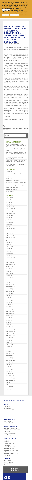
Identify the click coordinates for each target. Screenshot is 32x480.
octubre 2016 (9, 262)
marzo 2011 (8, 389)
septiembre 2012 (10, 360)
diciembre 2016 (9, 257)
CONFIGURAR (6, 10)
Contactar (6, 440)
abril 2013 (8, 346)
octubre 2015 (9, 289)
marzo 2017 (8, 251)
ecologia (8, 176)
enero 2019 (8, 226)
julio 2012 (8, 364)
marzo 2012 (8, 373)
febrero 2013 (9, 351)
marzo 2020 (8, 200)
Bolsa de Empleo (8, 435)
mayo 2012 (8, 369)
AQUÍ (18, 11)
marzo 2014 (8, 322)
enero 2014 (8, 326)
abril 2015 (8, 302)
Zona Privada (7, 460)
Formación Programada (10, 428)
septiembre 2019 (10, 213)
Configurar (14, 15)
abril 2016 (8, 275)
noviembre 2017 (10, 233)
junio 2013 (8, 342)
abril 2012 (8, 371)
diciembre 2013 (9, 329)
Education (8, 178)
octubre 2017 (9, 235)
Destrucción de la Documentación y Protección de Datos (14, 157)
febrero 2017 (9, 253)
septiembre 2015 (10, 291)
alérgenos (8, 171)
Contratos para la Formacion (12, 173)
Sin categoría (9, 191)
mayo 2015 (8, 300)
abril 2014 (8, 320)
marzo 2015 (8, 304)
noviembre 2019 (10, 208)
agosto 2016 (9, 266)
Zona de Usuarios (8, 462)
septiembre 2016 (10, 264)
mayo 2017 (8, 246)
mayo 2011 (8, 387)
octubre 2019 (9, 211)
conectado (17, 128)
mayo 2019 (8, 222)
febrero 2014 (9, 324)
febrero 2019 (9, 224)
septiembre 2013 (10, 335)
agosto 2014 (9, 315)
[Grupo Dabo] (15, 472)
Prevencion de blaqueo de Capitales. (15, 182)
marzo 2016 (8, 277)
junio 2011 (8, 384)
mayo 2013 (8, 344)
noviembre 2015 (10, 286)
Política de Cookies (9, 448)
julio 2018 (8, 231)
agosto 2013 (9, 338)
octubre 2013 (9, 333)
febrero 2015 (9, 306)
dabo (17, 43)
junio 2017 (8, 244)
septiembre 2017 (10, 237)
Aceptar (5, 15)
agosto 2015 (9, 293)
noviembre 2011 (9, 380)
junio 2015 (8, 297)
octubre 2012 (9, 358)
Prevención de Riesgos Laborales (14, 185)
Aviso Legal (7, 445)
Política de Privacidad (9, 447)
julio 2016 (8, 269)
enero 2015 (8, 309)
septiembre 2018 (10, 228)
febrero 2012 (9, 375)
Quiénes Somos (8, 421)
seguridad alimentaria (11, 189)
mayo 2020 (8, 197)
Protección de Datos (10, 187)
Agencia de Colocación (10, 433)
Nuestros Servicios (9, 423)
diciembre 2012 (9, 353)
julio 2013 (8, 340)
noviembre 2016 (10, 260)
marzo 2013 (8, 349)
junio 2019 (8, 220)
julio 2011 (8, 382)
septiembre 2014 (10, 313)
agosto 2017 (9, 240)
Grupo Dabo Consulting (17, 119)
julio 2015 (8, 295)
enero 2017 (8, 255)
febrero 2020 (9, 202)
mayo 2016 (8, 273)
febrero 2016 (9, 280)
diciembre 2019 (9, 206)
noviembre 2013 (10, 331)
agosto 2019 (9, 215)
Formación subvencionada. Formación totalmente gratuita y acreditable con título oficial (16, 145)
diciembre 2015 (9, 284)
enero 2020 (8, 204)
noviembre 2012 (10, 355)
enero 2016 (8, 282)
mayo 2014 (8, 318)
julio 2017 (8, 242)
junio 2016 (8, 271)
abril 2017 (8, 249)
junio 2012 (8, 366)
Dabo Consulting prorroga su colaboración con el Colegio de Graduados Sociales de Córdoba (16, 154)
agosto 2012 (9, 362)
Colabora (6, 441)
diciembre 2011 (9, 378)
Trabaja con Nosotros (9, 443)
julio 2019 (8, 217)
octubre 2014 (9, 311)
